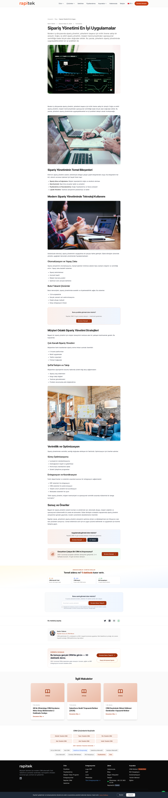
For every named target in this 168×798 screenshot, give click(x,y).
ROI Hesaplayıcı (89, 754)
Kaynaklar (101, 3)
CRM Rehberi (137, 769)
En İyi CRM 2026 (55, 750)
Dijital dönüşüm (107, 253)
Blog (56, 19)
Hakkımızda (113, 3)
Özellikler (66, 769)
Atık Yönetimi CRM (84, 741)
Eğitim (131, 780)
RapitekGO (113, 785)
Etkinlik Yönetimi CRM (61, 736)
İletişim (122, 3)
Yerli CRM (66, 750)
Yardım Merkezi (134, 777)
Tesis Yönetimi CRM (84, 736)
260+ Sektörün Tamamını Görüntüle (83, 745)
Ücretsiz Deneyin (141, 3)
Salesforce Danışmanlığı (80, 750)
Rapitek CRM (67, 780)
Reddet (121, 795)
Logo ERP (88, 769)
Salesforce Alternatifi (97, 750)
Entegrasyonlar (68, 777)
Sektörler (81, 3)
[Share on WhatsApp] (118, 620)
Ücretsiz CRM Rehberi (75, 754)
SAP (86, 772)
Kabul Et (130, 795)
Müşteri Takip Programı (71, 775)
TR (129, 3)
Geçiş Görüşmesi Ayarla (107, 660)
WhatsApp (88, 777)
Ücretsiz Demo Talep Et (97, 603)
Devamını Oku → (38, 716)
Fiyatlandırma (90, 3)
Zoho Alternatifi (60, 754)
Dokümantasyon (134, 775)
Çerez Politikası (103, 795)
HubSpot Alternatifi (111, 750)
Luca (87, 775)
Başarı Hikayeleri (112, 775)
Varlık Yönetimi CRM (107, 741)
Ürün (60, 3)
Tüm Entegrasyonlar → (92, 780)
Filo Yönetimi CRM (107, 736)
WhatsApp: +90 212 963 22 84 (117, 781)
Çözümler (70, 3)
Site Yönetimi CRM (61, 741)
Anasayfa (50, 19)
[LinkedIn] (21, 778)
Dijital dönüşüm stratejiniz (90, 512)
